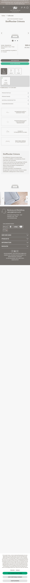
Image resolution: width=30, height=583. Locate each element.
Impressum (18, 570)
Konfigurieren (15, 580)
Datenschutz (12, 570)
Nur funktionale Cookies (15, 577)
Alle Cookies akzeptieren (15, 573)
